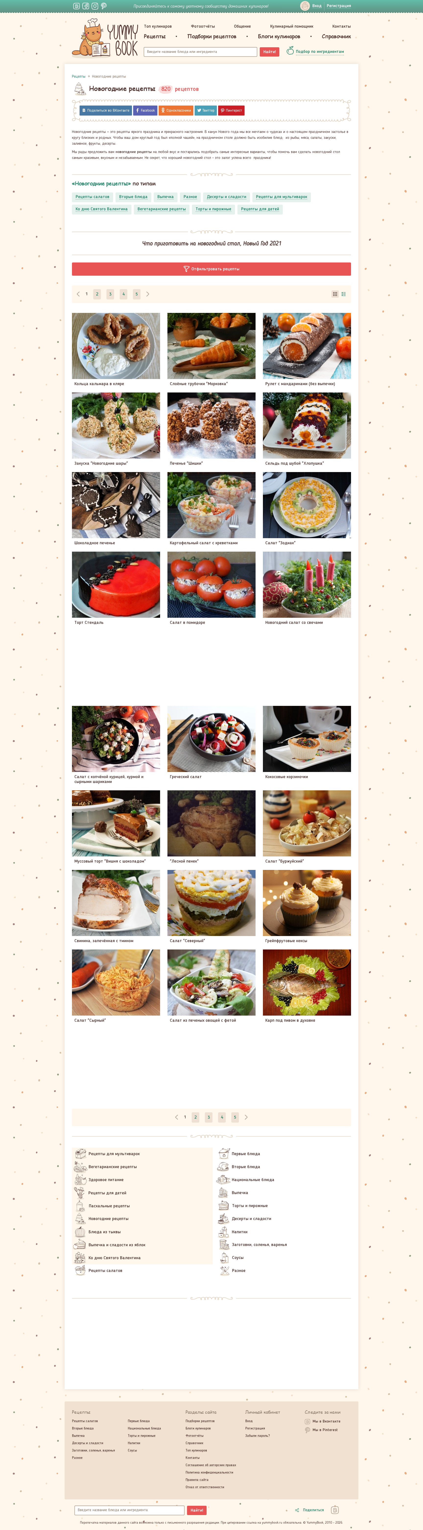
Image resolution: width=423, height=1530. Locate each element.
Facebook (148, 111)
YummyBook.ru (105, 38)
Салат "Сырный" (90, 1020)
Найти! (269, 52)
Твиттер (208, 111)
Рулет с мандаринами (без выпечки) (300, 384)
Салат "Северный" (187, 941)
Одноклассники (178, 111)
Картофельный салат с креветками (204, 543)
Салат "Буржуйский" (284, 861)
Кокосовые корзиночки (286, 777)
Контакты (341, 26)
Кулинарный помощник (291, 26)
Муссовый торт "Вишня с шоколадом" (110, 861)
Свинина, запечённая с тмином (103, 941)
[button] (211, 269)
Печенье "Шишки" (186, 463)
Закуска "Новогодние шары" (101, 463)
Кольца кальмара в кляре (99, 384)
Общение (242, 26)
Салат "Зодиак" (280, 543)
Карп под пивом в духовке (290, 1020)
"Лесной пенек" (184, 861)
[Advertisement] (211, 665)
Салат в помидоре (187, 622)
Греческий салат (186, 777)
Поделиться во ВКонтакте (108, 111)
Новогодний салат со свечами (294, 622)
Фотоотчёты (203, 26)
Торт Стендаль (89, 622)
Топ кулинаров (158, 26)
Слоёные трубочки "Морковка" (199, 384)
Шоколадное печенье (94, 543)
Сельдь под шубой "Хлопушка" (294, 463)
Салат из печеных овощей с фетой (203, 1020)
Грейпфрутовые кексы (286, 941)
